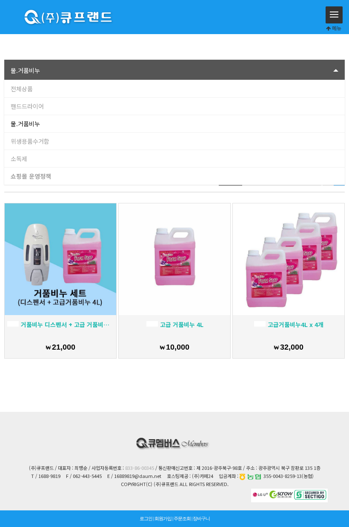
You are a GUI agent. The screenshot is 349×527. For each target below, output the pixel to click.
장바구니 (201, 518)
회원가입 (163, 518)
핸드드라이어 (27, 106)
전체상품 (22, 88)
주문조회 (182, 518)
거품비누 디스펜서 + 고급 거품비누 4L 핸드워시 (66, 324)
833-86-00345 (139, 467)
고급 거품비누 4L (180, 324)
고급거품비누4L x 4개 (294, 324)
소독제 (19, 158)
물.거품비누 (25, 123)
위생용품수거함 (30, 141)
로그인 (146, 518)
